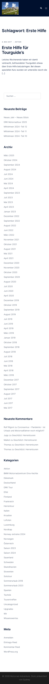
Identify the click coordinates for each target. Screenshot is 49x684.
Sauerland (8, 557)
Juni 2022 (8, 230)
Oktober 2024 (10, 160)
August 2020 (10, 281)
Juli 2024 (8, 174)
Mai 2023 (8, 202)
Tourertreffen (10, 599)
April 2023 (9, 207)
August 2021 (10, 249)
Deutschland (10, 482)
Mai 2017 (8, 408)
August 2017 (10, 394)
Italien (6, 510)
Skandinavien (10, 567)
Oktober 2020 (10, 272)
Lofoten (7, 520)
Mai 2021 (8, 253)
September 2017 (11, 389)
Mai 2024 (8, 183)
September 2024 (12, 165)
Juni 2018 (8, 361)
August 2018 (10, 351)
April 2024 (9, 188)
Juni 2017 (8, 403)
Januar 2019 (9, 337)
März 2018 (9, 375)
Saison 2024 (10, 553)
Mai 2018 (8, 365)
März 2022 (9, 235)
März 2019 (9, 333)
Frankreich (9, 501)
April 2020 (9, 295)
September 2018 (11, 347)
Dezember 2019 (11, 300)
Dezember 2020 (11, 263)
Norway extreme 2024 (14, 534)
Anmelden (8, 637)
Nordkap (8, 529)
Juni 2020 (8, 291)
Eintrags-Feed (10, 642)
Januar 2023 (10, 211)
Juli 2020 (8, 286)
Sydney (26, 679)
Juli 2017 (8, 398)
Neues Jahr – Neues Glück (16, 117)
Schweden (9, 562)
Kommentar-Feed (12, 647)
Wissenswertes (11, 618)
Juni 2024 (8, 178)
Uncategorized (11, 604)
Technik (7, 595)
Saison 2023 (10, 548)
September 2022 (12, 221)
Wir (5, 613)
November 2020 (11, 267)
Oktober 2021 (10, 244)
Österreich (9, 543)
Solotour (8, 576)
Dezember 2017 (11, 380)
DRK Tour (8, 487)
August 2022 (10, 225)
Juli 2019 (8, 319)
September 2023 (12, 193)
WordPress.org (11, 651)
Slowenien (8, 571)
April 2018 (8, 370)
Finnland (8, 497)
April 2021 (8, 258)
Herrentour (9, 506)
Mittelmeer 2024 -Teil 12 (15, 126)
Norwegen (9, 539)
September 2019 (11, 309)
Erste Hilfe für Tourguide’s (15, 50)
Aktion (18, 42)
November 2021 (11, 239)
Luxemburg (9, 525)
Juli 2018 (8, 356)
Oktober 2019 (10, 305)
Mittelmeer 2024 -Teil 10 (15, 136)
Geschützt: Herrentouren (23, 435)
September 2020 (12, 277)
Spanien (7, 590)
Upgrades (8, 609)
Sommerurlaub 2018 (13, 581)
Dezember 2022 (11, 216)
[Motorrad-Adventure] (10, 8)
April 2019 (8, 328)
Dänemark (8, 478)
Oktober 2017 (10, 384)
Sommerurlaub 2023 (13, 585)
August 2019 (10, 314)
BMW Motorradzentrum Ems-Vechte (21, 473)
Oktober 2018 (10, 342)
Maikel (7, 440)
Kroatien (8, 515)
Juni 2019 (8, 323)
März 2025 (9, 155)
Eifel (6, 492)
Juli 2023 (8, 197)
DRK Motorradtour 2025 (15, 122)
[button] (41, 8)
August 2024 (10, 169)
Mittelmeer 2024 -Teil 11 (15, 131)
